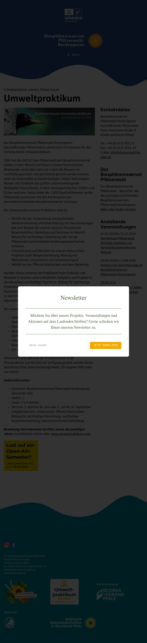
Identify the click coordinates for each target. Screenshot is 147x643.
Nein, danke (38, 345)
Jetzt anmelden (106, 345)
